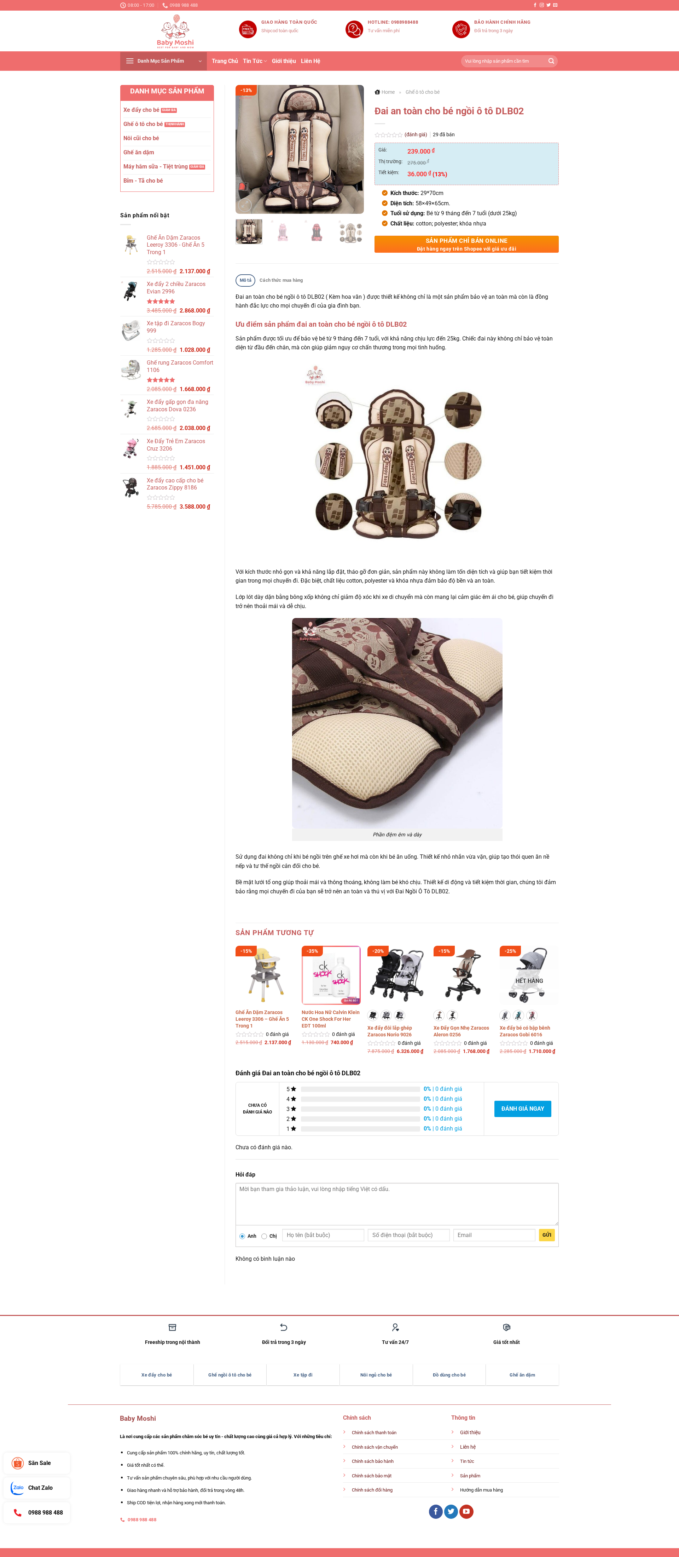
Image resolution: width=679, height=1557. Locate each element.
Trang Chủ (225, 61)
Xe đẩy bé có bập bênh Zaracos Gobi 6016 (525, 1031)
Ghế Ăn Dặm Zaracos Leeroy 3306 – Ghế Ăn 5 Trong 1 (262, 1034)
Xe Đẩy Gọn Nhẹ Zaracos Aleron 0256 (461, 1031)
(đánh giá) (416, 135)
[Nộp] (551, 61)
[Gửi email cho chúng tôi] (555, 5)
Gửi (546, 1241)
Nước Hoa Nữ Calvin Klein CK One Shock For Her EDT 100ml (331, 1034)
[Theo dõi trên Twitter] (548, 5)
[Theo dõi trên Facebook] (535, 5)
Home (388, 92)
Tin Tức (252, 61)
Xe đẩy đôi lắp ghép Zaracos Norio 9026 (389, 1031)
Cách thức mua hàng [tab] (281, 280)
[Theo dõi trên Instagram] (542, 5)
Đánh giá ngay (522, 1115)
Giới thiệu (284, 61)
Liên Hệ (310, 61)
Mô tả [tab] (245, 280)
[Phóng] (245, 205)
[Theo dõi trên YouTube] (466, 1518)
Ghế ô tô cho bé (423, 92)
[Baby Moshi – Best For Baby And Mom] (174, 31)
